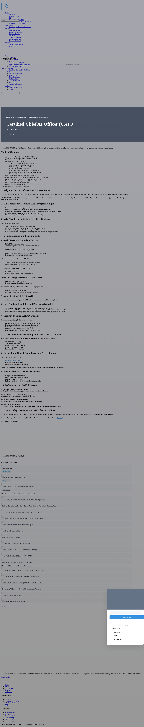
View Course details (12, 129)
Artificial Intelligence (16, 117)
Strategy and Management (38, 117)
